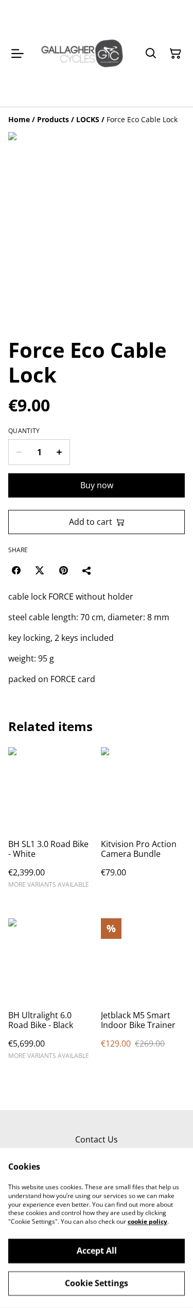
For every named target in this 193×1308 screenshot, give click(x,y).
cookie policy (147, 1221)
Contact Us (96, 1139)
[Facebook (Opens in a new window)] (16, 570)
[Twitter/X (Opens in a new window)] (39, 570)
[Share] (87, 570)
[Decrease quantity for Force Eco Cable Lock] (18, 452)
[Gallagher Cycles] (82, 53)
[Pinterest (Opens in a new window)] (63, 570)
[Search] (150, 53)
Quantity (24, 431)
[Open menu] (17, 53)
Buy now (96, 485)
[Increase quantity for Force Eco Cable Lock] (59, 452)
